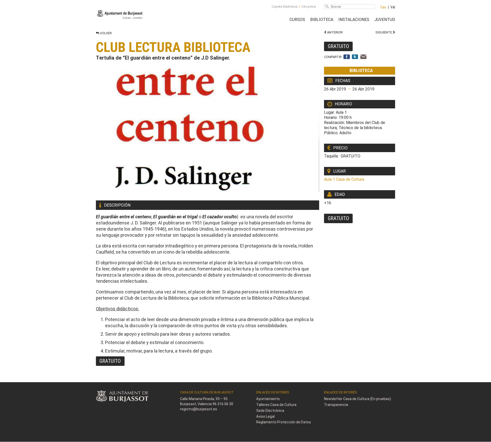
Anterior (334, 32)
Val (392, 7)
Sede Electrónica (270, 411)
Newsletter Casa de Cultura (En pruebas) (357, 399)
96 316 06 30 (223, 404)
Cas (383, 7)
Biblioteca (321, 19)
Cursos (297, 19)
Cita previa (309, 6)
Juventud (384, 19)
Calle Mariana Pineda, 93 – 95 (204, 399)
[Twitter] (355, 57)
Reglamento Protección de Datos (283, 422)
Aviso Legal (265, 416)
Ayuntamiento (268, 399)
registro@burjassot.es (198, 409)
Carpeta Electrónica (284, 6)
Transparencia (336, 405)
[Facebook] (346, 57)
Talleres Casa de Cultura (276, 405)
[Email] (363, 57)
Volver (105, 33)
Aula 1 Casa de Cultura (344, 179)
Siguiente (384, 32)
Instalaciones (353, 19)
